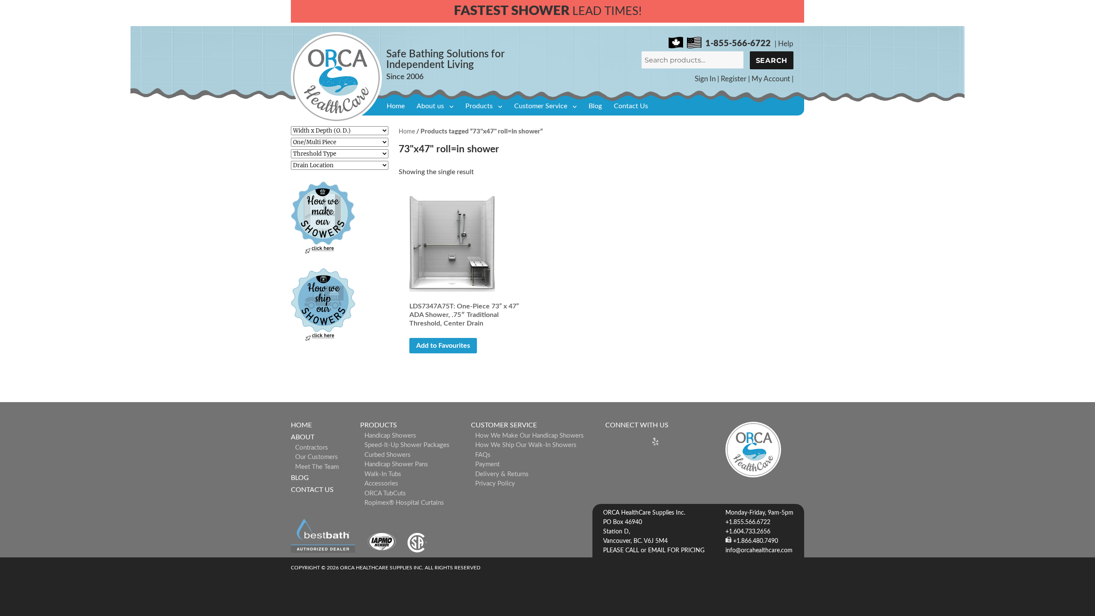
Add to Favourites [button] (443, 345)
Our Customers (316, 457)
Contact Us (631, 106)
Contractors (311, 447)
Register (733, 79)
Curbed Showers (387, 455)
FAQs (483, 455)
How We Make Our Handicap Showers (529, 435)
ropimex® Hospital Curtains (404, 503)
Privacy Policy (495, 483)
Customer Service (540, 106)
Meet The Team (317, 467)
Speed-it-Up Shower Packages (407, 445)
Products (479, 106)
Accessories (381, 483)
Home (396, 106)
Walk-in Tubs (382, 474)
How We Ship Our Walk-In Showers (526, 445)
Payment (487, 464)
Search (772, 60)
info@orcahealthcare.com (759, 551)
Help (785, 43)
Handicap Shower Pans (396, 464)
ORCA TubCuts (385, 493)
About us (430, 106)
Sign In (705, 79)
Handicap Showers (390, 435)
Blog (595, 106)
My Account (771, 79)
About (302, 437)
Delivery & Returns (502, 474)
